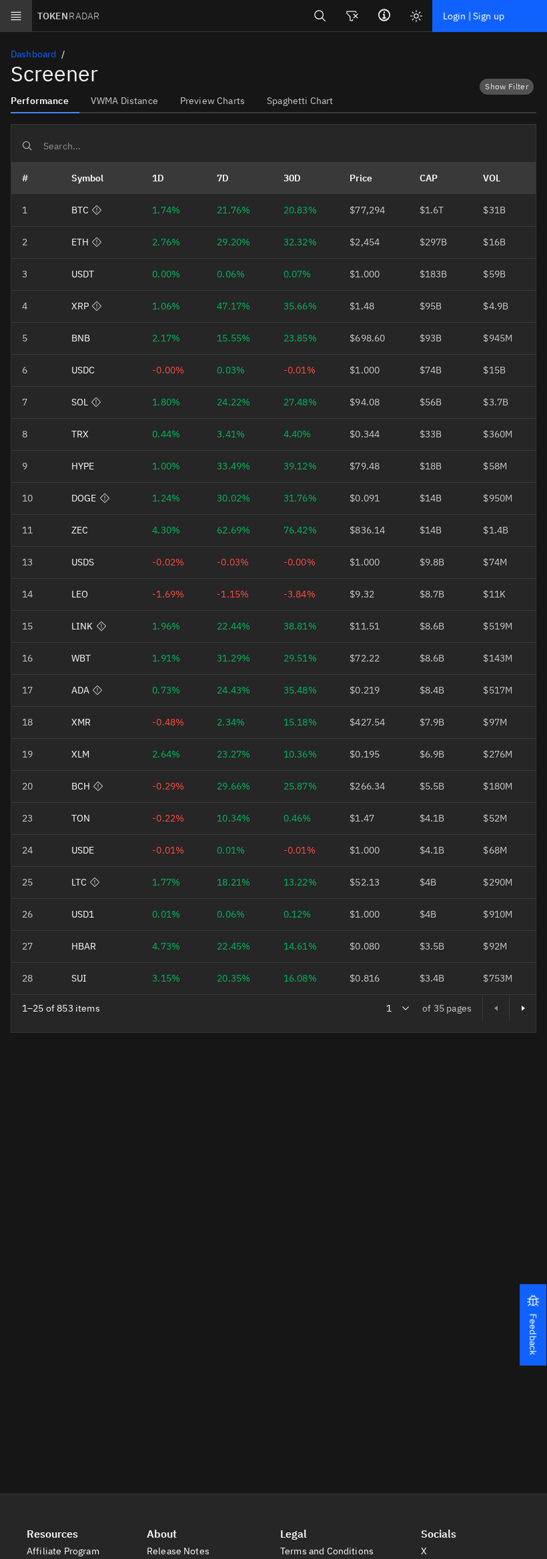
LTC (79, 882)
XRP (80, 306)
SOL (79, 402)
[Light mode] (416, 16)
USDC (83, 370)
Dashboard (33, 54)
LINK (82, 626)
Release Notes (179, 1551)
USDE (83, 850)
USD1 (83, 914)
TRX (80, 434)
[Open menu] (16, 16)
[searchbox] (273, 146)
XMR (81, 722)
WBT (81, 658)
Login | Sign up (473, 16)
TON (80, 818)
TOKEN (68, 16)
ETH (80, 242)
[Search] (320, 15)
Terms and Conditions (328, 1551)
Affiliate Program (64, 1551)
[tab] (45, 100)
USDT (83, 274)
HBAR (84, 946)
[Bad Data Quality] (96, 210)
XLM (80, 754)
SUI (79, 978)
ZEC (79, 530)
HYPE (83, 466)
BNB (80, 338)
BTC (80, 210)
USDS (83, 562)
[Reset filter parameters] (352, 16)
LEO (79, 594)
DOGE (84, 498)
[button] (533, 1325)
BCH (80, 786)
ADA (80, 690)
